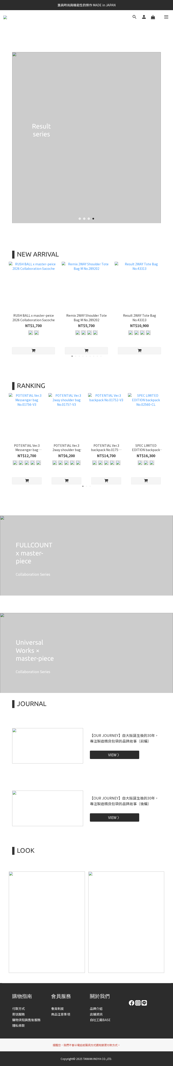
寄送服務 (18, 1014)
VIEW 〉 (114, 754)
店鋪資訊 (96, 1014)
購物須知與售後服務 (26, 1020)
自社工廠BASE (100, 1020)
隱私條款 (18, 1025)
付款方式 (18, 1008)
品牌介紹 (96, 1008)
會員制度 (57, 1008)
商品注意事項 (60, 1014)
